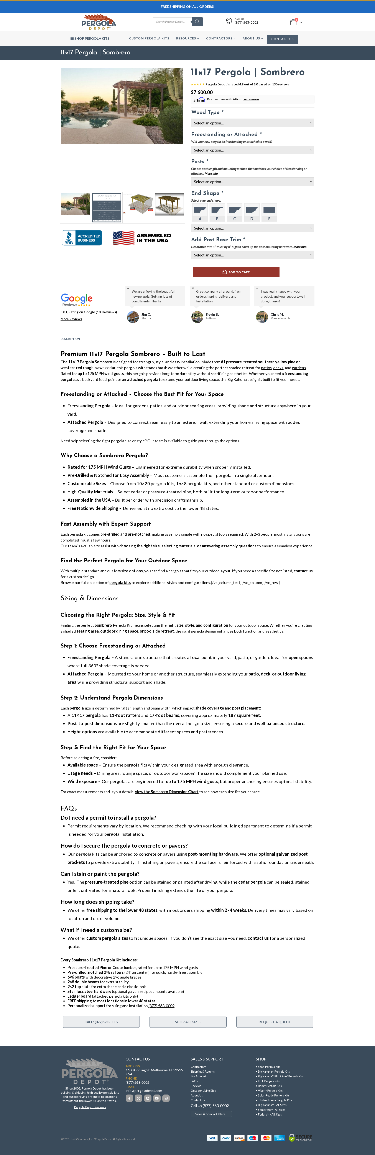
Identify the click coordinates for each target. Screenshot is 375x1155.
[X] (138, 1098)
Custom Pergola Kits (149, 38)
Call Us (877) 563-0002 (210, 1105)
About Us (251, 38)
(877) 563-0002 (161, 1005)
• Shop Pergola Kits (268, 1067)
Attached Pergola (85, 422)
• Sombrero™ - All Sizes (270, 1109)
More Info (211, 173)
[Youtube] (157, 1098)
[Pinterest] (147, 1098)
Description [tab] (70, 339)
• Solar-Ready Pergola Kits (272, 1095)
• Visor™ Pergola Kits (269, 1090)
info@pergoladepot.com (144, 1091)
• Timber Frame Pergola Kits (274, 1100)
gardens (299, 367)
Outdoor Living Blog (203, 1090)
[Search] (197, 21)
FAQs (194, 1081)
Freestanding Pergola (88, 405)
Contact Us (282, 39)
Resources (186, 38)
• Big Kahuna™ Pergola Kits (273, 1071)
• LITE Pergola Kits (268, 1081)
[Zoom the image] (90, 1059)
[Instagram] (166, 1098)
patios (266, 367)
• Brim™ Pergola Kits (269, 1086)
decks (278, 367)
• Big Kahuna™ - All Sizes (271, 1105)
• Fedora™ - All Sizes (269, 1114)
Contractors (219, 38)
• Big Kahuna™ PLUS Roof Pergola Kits (280, 1076)
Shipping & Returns (203, 1071)
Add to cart (239, 272)
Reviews (196, 1086)
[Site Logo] (99, 22)
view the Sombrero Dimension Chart (167, 791)
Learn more (251, 99)
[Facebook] (129, 1098)
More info (300, 247)
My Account (198, 1076)
